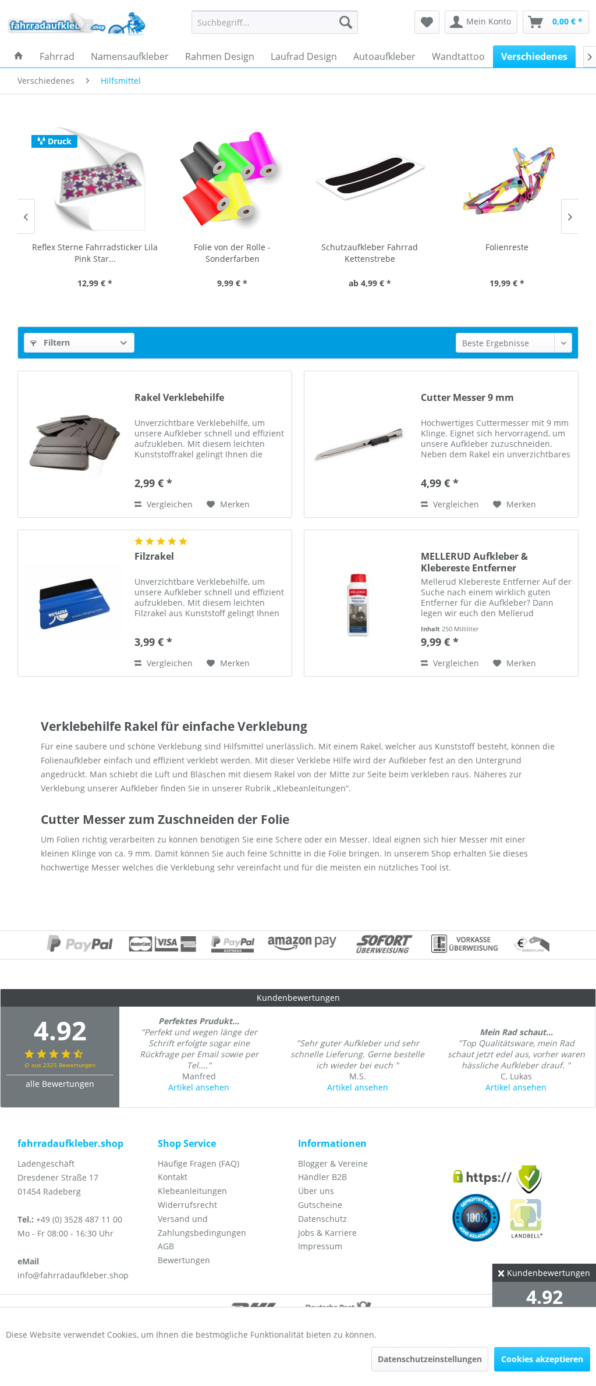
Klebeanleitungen (192, 1190)
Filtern (55, 342)
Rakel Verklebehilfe (179, 398)
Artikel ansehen (198, 1087)
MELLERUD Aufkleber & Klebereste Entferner (474, 562)
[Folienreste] (504, 179)
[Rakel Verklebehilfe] (73, 444)
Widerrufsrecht (187, 1204)
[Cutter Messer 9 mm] (359, 444)
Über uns (316, 1190)
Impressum (320, 1246)
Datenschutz (322, 1218)
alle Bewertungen (60, 1083)
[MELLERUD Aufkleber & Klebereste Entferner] (359, 603)
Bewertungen (184, 1260)
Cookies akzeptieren (542, 1358)
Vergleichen (168, 504)
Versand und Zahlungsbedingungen (202, 1225)
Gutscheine (320, 1204)
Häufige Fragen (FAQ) (198, 1163)
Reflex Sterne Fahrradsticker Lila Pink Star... (92, 252)
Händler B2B (322, 1176)
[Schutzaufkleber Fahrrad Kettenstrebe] (367, 179)
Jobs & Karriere (327, 1232)
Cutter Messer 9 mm (467, 398)
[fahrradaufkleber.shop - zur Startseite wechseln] (77, 25)
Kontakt (172, 1176)
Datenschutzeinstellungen (430, 1358)
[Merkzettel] (426, 22)
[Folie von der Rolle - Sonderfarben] (230, 179)
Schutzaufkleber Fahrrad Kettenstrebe (367, 252)
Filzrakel (154, 556)
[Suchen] (346, 22)
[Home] (18, 56)
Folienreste (504, 247)
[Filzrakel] (73, 603)
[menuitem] (275, 22)
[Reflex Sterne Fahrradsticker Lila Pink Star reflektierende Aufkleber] (92, 179)
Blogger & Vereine (333, 1163)
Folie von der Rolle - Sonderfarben (229, 252)
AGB (166, 1246)
